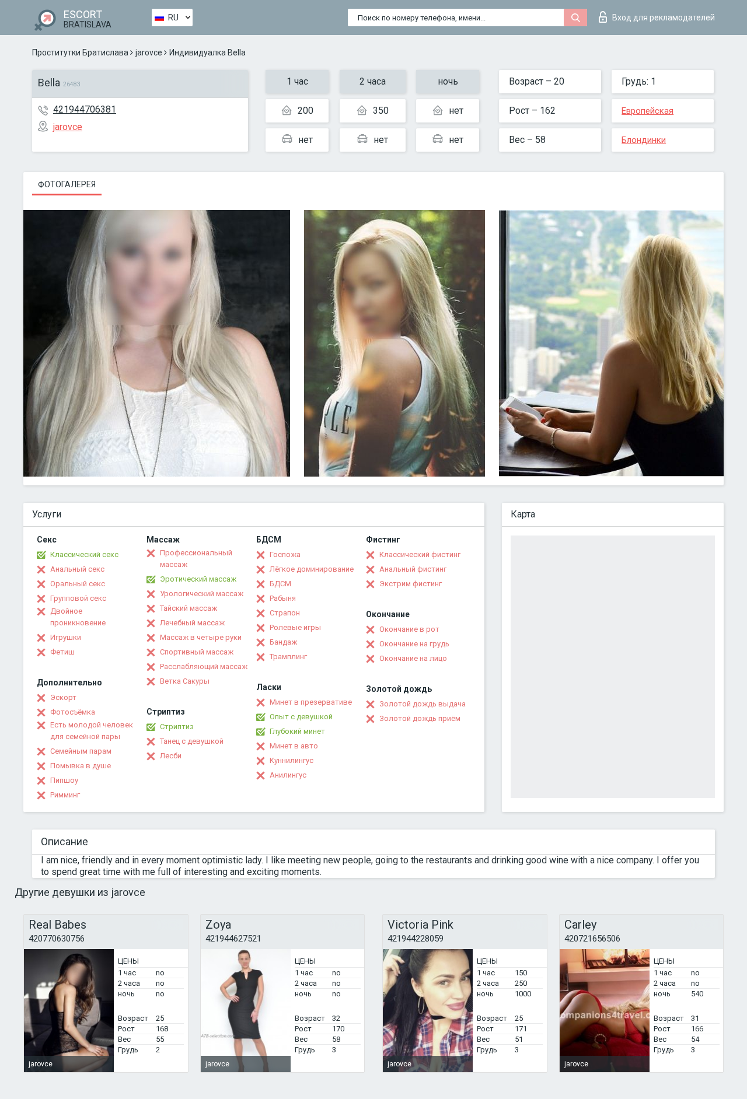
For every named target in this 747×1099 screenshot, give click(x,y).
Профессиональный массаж (196, 558)
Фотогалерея (67, 184)
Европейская (647, 111)
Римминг (65, 794)
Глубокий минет (297, 731)
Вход (663, 17)
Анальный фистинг (412, 569)
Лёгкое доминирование (312, 569)
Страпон (285, 612)
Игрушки (65, 637)
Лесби (170, 755)
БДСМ (280, 583)
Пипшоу (64, 780)
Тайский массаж (188, 608)
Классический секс (84, 554)
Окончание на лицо (413, 658)
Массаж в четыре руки (201, 637)
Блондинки (644, 140)
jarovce (148, 52)
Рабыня (283, 598)
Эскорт (63, 697)
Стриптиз (177, 726)
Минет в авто (294, 745)
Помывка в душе (80, 765)
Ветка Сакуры (185, 681)
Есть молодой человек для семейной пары (91, 730)
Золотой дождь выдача (422, 703)
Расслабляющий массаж (203, 666)
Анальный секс (77, 569)
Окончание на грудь (414, 643)
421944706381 (84, 109)
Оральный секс (77, 583)
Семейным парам (80, 751)
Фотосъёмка (72, 712)
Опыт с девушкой (301, 716)
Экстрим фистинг (410, 583)
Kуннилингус (291, 760)
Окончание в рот (409, 629)
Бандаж (283, 642)
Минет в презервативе (311, 702)
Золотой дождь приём (419, 718)
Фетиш (62, 652)
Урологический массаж (201, 593)
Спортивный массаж (196, 652)
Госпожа (285, 554)
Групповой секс (78, 598)
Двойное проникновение (78, 617)
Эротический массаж (198, 579)
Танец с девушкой (192, 741)
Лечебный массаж (192, 622)
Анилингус (288, 775)
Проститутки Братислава (80, 52)
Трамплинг (288, 656)
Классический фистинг (419, 554)
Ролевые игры (295, 627)
